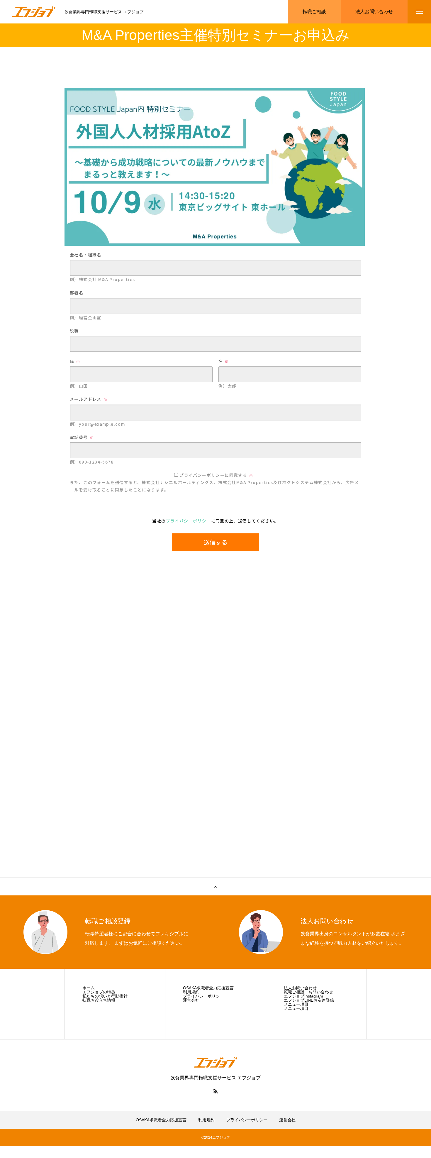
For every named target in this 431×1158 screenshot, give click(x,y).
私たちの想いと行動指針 (105, 996)
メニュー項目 (296, 1004)
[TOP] (215, 887)
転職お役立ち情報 (98, 1000)
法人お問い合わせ (300, 988)
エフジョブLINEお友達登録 (309, 1000)
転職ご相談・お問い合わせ (308, 992)
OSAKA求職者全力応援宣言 (208, 988)
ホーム (88, 988)
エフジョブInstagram (303, 996)
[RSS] (215, 1091)
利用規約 (191, 992)
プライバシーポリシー (203, 996)
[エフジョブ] (34, 11)
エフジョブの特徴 (98, 992)
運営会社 (191, 1000)
